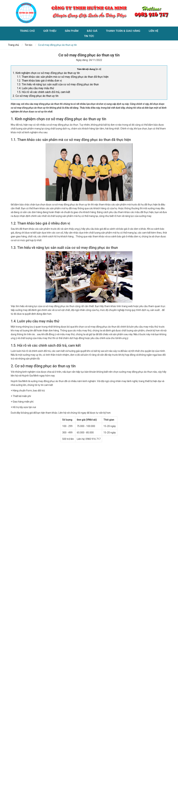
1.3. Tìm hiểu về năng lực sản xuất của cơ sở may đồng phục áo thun (58, 84)
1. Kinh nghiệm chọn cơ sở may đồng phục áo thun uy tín (46, 73)
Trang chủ (27, 30)
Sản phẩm (71, 30)
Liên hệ (153, 30)
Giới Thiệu (49, 30)
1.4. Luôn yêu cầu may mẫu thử (35, 88)
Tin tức (89, 36)
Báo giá (92, 30)
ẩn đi (98, 69)
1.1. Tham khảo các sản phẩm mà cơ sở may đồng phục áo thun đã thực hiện (62, 76)
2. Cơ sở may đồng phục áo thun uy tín (35, 96)
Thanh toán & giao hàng (123, 30)
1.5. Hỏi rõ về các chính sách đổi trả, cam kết (43, 92)
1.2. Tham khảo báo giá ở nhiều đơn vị (39, 80)
